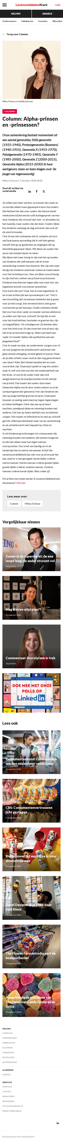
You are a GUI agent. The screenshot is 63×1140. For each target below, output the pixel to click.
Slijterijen (57, 21)
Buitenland (8, 1057)
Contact (6, 1091)
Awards (47, 13)
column (14, 503)
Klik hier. (21, 482)
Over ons (7, 1086)
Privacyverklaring (12, 1111)
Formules (42, 21)
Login (58, 5)
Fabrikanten (27, 21)
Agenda (6, 1074)
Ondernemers (9, 21)
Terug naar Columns (17, 34)
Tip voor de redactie (12, 1106)
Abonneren (8, 1101)
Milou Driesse (10, 180)
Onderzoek (8, 1052)
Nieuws (16, 13)
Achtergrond (9, 1062)
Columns (9, 111)
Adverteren (8, 1096)
